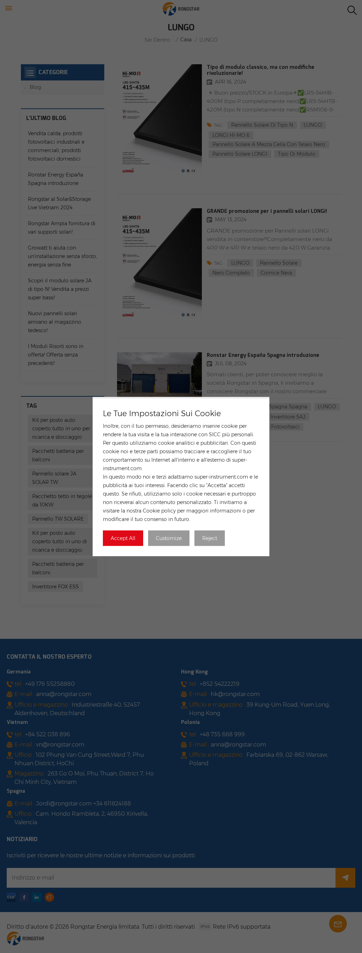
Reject (209, 538)
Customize (169, 538)
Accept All (123, 538)
